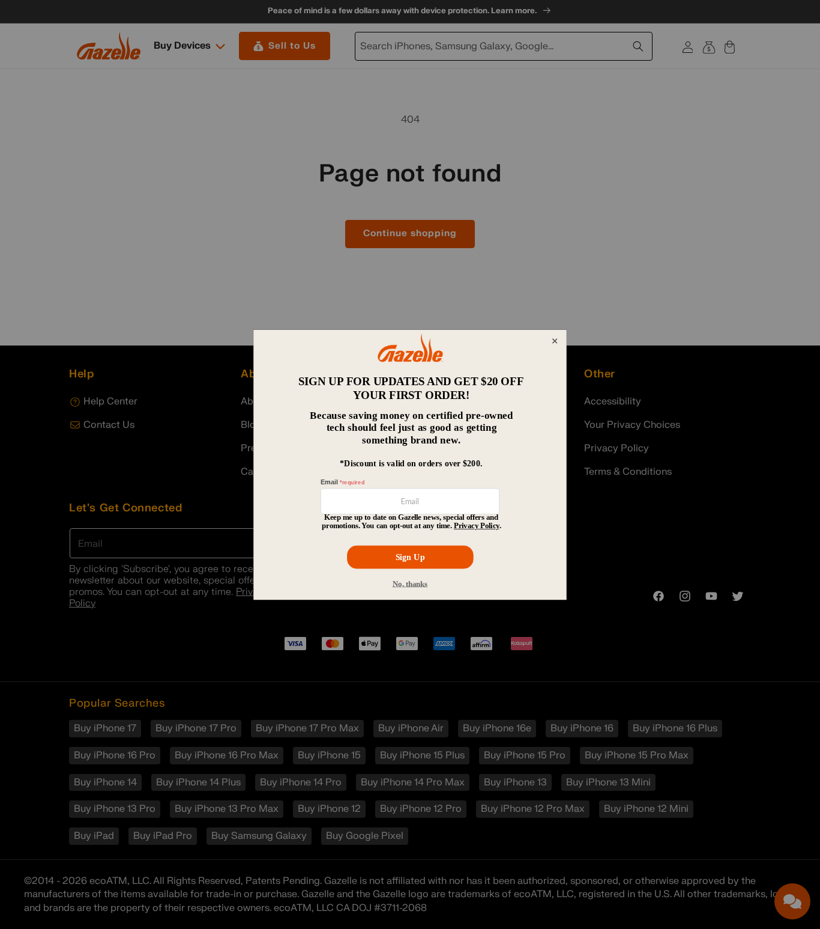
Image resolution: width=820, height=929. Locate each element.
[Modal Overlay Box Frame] (410, 464)
